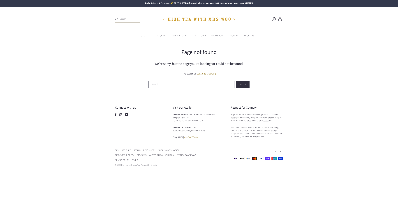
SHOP (143, 35)
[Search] (116, 19)
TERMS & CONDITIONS (186, 155)
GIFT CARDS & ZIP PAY (124, 155)
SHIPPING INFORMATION (169, 150)
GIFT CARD (200, 35)
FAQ (116, 150)
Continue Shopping (206, 73)
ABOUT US (249, 35)
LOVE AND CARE (179, 35)
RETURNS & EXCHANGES (144, 150)
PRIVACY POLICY (122, 160)
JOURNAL (234, 35)
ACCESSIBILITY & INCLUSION (161, 155)
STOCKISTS (141, 155)
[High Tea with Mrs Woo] (199, 19)
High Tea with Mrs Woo (130, 165)
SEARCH (135, 160)
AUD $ (275, 151)
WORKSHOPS (217, 35)
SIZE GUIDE (160, 35)
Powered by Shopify (149, 165)
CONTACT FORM (191, 137)
